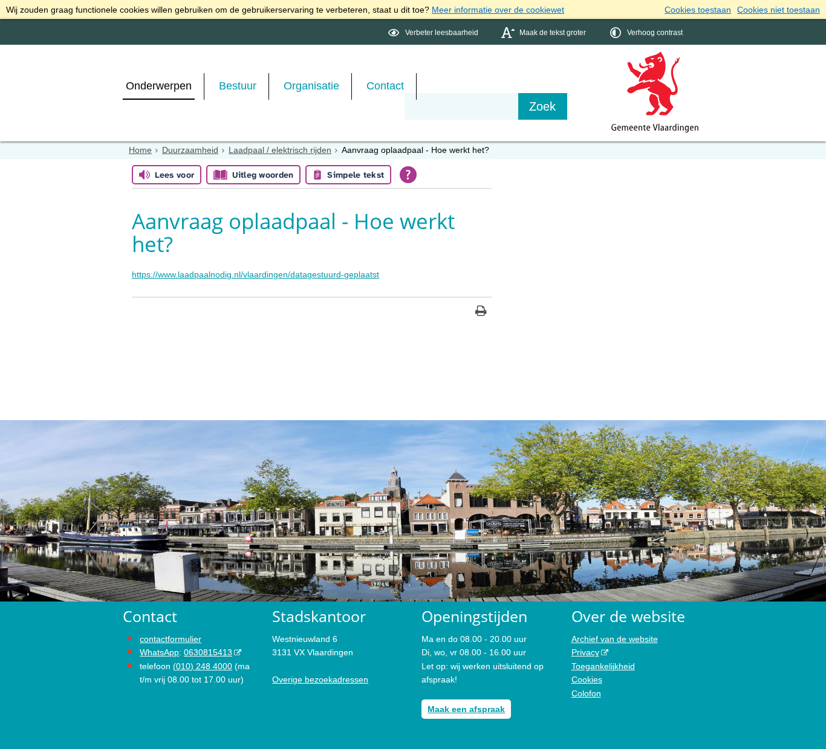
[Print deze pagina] (481, 312)
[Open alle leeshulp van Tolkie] (408, 174)
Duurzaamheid (190, 150)
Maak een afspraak (466, 709)
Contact (385, 86)
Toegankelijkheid (603, 666)
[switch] (434, 32)
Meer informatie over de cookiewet (498, 10)
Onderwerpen (159, 86)
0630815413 (208, 652)
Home (140, 150)
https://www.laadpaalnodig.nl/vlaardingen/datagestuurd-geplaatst (255, 274)
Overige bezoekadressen (320, 679)
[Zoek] (542, 106)
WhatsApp (159, 652)
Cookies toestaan (698, 10)
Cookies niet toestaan (778, 10)
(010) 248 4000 (202, 666)
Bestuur (237, 86)
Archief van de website (614, 639)
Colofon (586, 693)
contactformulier (170, 639)
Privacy (585, 652)
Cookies (586, 679)
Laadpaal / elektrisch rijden (280, 150)
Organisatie (311, 86)
